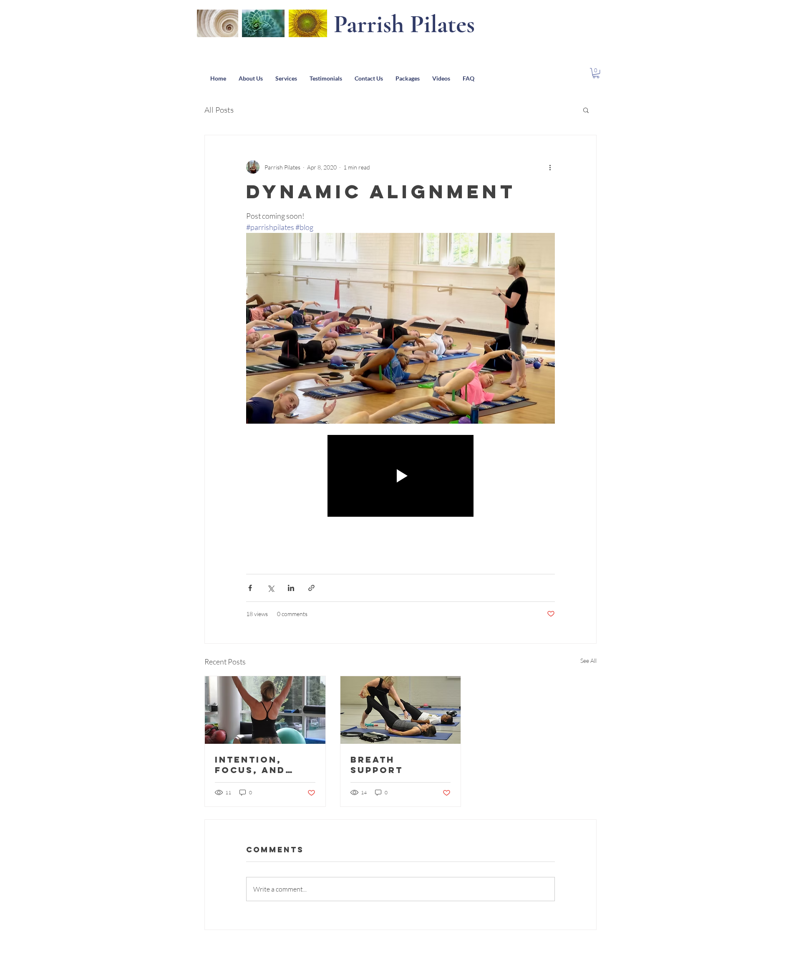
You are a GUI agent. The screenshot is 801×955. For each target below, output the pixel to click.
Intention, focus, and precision (250, 764)
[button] (596, 73)
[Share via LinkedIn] (291, 588)
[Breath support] (400, 710)
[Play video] (400, 476)
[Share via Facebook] (250, 588)
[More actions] (550, 167)
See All (588, 660)
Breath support (376, 764)
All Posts (219, 110)
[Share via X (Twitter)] (271, 588)
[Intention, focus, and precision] (265, 710)
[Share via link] (311, 588)
